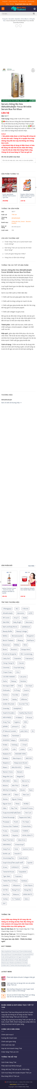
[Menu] (3, 8)
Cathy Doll (6, 658)
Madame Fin (7, 754)
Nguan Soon (7, 804)
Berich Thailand (8, 640)
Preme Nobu (26, 826)
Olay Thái (14, 808)
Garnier (5, 699)
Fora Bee (15, 695)
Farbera (5, 695)
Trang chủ (4, 1)
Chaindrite (17, 658)
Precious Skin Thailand (10, 826)
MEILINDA (6, 781)
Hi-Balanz (19, 717)
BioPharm (30, 640)
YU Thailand (16, 899)
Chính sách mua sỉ (7, 1035)
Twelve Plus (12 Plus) (10, 881)
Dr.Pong (17, 690)
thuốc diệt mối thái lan (8, 960)
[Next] (36, 191)
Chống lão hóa (16, 221)
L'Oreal (24, 745)
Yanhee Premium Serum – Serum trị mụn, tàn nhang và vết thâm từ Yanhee (9, 590)
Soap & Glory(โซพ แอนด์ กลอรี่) (13, 863)
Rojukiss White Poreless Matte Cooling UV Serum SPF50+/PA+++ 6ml (27, 195)
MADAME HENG (20, 754)
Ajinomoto (20, 613)
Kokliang (15, 745)
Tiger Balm (6, 876)
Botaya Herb (25, 649)
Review (12, 4)
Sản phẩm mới (22, 1)
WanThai (6, 894)
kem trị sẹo (16, 951)
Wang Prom (16, 890)
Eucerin (26, 690)
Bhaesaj (20, 640)
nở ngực (19, 957)
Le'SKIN (5, 749)
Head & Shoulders (9, 713)
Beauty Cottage (21, 631)
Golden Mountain (9, 704)
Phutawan (6, 822)
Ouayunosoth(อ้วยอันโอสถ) (12, 813)
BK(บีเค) (16, 645)
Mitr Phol (15, 786)
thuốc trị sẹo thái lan (15, 962)
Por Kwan (26, 822)
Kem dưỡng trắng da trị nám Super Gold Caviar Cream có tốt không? (20, 990)
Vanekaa (24, 881)
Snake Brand (23, 858)
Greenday (6, 708)
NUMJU (26, 804)
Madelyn (6, 758)
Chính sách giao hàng (8, 1041)
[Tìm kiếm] (33, 13)
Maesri (5, 767)
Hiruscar (29, 717)
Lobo (14, 749)
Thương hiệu (31, 1)
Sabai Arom (22, 840)
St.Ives (5, 867)
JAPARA (5, 727)
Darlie (5, 681)
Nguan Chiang (17, 799)
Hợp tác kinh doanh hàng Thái (11, 1048)
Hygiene (17, 722)
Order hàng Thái (13, 1)
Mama (27, 767)
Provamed (14, 831)
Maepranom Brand (20, 763)
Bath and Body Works (10, 627)
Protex (5, 831)
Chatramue (29, 658)
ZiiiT (4, 903)
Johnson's (15, 727)
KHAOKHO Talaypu (9, 740)
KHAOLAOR (23, 740)
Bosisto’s (14, 649)
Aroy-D (16, 618)
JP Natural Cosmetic (9, 731)
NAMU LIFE (6, 795)
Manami (20, 772)
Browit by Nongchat (9, 654)
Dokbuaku (6, 690)
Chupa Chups (7, 672)
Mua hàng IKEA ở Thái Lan (10, 1076)
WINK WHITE (27, 894)
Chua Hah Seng (19, 668)
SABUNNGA (7, 845)
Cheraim (21, 663)
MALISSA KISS (16, 767)
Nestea (5, 799)
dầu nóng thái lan (6, 951)
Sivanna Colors (27, 849)
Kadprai (5, 736)
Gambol (25, 695)
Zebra (26, 899)
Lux (30, 749)
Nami (31, 790)
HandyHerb (17, 708)
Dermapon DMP (8, 686)
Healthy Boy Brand (25, 713)
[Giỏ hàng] (35, 9)
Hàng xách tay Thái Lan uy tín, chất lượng (15, 1069)
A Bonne (25, 609)
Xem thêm (31, 566)
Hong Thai (6, 722)
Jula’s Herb (24, 731)
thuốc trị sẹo (5, 962)
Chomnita (6, 668)
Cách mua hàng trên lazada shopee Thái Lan (16, 1073)
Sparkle (29, 863)
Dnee (20, 686)
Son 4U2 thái (26, 957)
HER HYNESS (7, 717)
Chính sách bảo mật (8, 1045)
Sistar (16, 849)
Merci (16, 781)
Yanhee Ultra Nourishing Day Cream (20, 965)
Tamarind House (8, 872)
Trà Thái (25, 962)
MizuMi (25, 786)
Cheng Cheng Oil (8, 663)
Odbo (4, 808)
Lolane (22, 749)
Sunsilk (25, 867)
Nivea (17, 804)
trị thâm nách (5, 965)
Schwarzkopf (19, 845)
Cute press (23, 677)
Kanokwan (15, 736)
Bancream (29, 622)
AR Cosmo (6, 618)
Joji (24, 727)
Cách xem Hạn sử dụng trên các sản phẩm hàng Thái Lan (21, 984)
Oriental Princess (27, 808)
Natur (17, 795)
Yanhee (5, 899)
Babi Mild (6, 622)
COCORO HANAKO (9, 677)
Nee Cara (26, 795)
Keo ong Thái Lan (6, 954)
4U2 (17, 609)
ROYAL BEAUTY (27, 835)
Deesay (13, 681)
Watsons (16, 894)
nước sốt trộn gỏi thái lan (8, 957)
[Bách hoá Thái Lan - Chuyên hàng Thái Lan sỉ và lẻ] (18, 8)
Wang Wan (28, 890)
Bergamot (30, 636)
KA (33, 731)
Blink (25, 645)
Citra (17, 672)
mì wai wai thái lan (28, 954)
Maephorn (6, 763)
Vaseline (5, 885)
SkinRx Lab (6, 854)
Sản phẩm (11, 19)
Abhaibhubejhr (8, 613)
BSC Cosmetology (27, 654)
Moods (22, 790)
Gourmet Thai (23, 704)
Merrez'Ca (25, 781)
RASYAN (5, 835)
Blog (7, 4)
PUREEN (25, 831)
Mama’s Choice (8, 772)
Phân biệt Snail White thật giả (11, 1066)
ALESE (30, 613)
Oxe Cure (28, 813)
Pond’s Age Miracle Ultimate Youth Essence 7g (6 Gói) (9, 195)
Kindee (5, 745)
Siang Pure (6, 849)
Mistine (5, 786)
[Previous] (1, 191)
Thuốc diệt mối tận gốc (21, 960)
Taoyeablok (22, 872)
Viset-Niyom (28, 885)
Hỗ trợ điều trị (24, 19)
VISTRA (5, 890)
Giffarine (24, 699)
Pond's (16, 822)
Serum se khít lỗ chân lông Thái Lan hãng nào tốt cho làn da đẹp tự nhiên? (21, 995)
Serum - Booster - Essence (22, 222)
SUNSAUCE (15, 867)
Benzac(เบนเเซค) (17, 636)
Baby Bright (17, 622)
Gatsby (14, 699)
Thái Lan (14, 214)
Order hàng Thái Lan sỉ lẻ (9, 1052)
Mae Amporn (17, 758)
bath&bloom (26, 627)
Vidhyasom (16, 885)
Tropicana (17, 876)
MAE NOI (29, 758)
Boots (5, 649)
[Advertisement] (18, 46)
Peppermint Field (24, 817)
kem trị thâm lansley (25, 951)
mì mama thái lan (17, 954)
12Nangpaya (7, 609)
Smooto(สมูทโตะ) (8, 858)
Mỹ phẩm (17, 19)
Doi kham (29, 686)
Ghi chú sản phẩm (10, 157)
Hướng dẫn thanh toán (9, 1038)
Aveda (25, 618)
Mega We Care (8, 776)
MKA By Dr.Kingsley (9, 790)
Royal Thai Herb (8, 840)
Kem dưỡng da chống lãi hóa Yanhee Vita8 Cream (28, 589)
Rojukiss (15, 835)
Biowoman (6, 645)
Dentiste (23, 681)
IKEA (25, 722)
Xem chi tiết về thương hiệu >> (11, 403)
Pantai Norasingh (9, 817)
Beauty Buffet (7, 631)
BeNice (5, 636)
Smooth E (17, 854)
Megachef (20, 776)
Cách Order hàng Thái (8, 1062)
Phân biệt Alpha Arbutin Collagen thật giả (21, 977)
